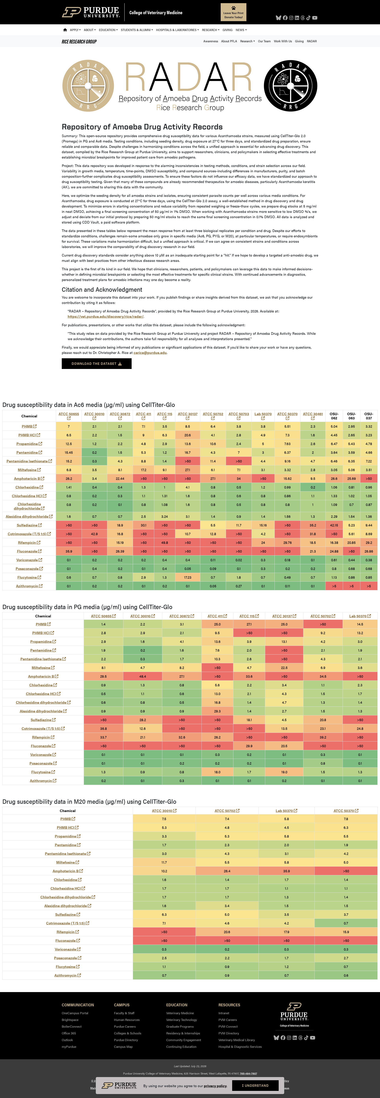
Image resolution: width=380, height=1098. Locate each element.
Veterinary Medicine (180, 1013)
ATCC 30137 (188, 415)
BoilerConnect (72, 1026)
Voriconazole (29, 559)
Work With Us (283, 41)
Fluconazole (29, 551)
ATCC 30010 (94, 415)
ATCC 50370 (287, 415)
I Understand (255, 1085)
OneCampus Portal (75, 1013)
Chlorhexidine (29, 487)
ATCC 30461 (313, 415)
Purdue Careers (125, 1026)
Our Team (264, 41)
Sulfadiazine (29, 525)
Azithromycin (29, 585)
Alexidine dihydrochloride (29, 516)
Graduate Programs (180, 1026)
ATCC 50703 (239, 415)
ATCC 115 (164, 415)
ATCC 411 (143, 415)
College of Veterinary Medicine (155, 12)
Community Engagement (183, 1040)
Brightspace (70, 1019)
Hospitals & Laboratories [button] (176, 29)
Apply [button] (74, 29)
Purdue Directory (126, 1040)
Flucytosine (29, 577)
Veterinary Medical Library (236, 1040)
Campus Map (123, 1046)
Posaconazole (29, 568)
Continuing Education (181, 1046)
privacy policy (215, 1085)
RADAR (312, 41)
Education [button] (107, 29)
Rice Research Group (79, 41)
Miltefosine (29, 469)
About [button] (88, 29)
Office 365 (69, 1033)
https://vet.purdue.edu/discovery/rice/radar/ (105, 316)
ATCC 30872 (120, 415)
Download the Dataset (94, 363)
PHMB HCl (29, 434)
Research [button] (209, 29)
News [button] (240, 29)
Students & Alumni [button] (136, 29)
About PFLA (229, 41)
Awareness (210, 41)
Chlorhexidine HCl (29, 495)
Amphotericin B (29, 478)
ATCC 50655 (69, 415)
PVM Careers (227, 1019)
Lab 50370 (263, 415)
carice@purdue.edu (150, 352)
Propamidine (29, 443)
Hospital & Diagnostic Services (240, 1046)
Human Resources (127, 1019)
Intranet (223, 1013)
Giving (228, 29)
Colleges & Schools (127, 1033)
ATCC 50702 (213, 415)
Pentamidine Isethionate (29, 460)
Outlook (67, 1040)
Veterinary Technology (181, 1019)
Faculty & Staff (124, 1013)
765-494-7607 (248, 1073)
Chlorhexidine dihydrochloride (29, 506)
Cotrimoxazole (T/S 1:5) (29, 533)
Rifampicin (29, 542)
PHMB (29, 426)
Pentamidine (29, 452)
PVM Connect (228, 1026)
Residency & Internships (183, 1033)
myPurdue (69, 1046)
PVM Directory (228, 1033)
